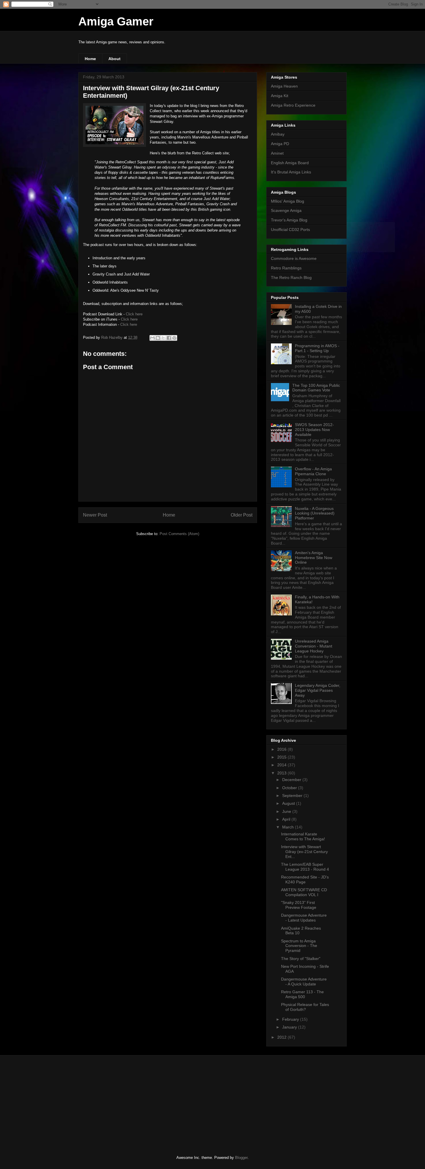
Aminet (277, 153)
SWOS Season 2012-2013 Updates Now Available (314, 429)
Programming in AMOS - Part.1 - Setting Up (317, 348)
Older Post (241, 515)
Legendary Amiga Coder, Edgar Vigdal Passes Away (317, 690)
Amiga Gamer (116, 21)
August (289, 803)
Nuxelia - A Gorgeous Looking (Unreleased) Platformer (315, 513)
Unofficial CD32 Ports (290, 229)
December (292, 779)
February (291, 1019)
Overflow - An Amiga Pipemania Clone (313, 471)
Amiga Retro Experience (293, 105)
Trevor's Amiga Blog (289, 220)
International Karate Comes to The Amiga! (303, 836)
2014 (282, 765)
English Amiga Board (290, 162)
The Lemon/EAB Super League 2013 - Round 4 (305, 867)
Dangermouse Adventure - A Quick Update (304, 981)
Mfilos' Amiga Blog (287, 201)
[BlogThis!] (158, 338)
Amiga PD (280, 143)
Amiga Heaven (284, 86)
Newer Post (95, 515)
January (290, 1027)
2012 (282, 1037)
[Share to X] (163, 338)
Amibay (277, 134)
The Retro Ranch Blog (291, 277)
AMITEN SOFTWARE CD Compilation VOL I (304, 892)
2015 (282, 757)
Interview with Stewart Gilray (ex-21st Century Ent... (304, 851)
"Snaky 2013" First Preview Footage (298, 905)
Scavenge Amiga (286, 210)
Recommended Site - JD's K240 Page (305, 879)
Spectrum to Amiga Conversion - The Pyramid (299, 946)
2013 (282, 773)
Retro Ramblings (286, 268)
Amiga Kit (279, 95)
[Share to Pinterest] (174, 338)
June (287, 811)
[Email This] (152, 338)
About (114, 58)
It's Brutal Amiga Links (291, 172)
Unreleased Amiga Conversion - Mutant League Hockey (313, 646)
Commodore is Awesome (294, 258)
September (293, 795)
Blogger (241, 1157)
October (290, 787)
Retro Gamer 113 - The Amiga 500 (302, 994)
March (288, 827)
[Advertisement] (121, 1100)
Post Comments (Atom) (179, 534)
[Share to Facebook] (169, 338)
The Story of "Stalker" (300, 958)
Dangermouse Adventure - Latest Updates (304, 917)
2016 (282, 749)
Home (90, 58)
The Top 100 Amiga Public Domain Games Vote (316, 388)
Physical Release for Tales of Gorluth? (305, 1007)
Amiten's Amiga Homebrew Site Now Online (313, 557)
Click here (134, 314)
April (286, 819)
